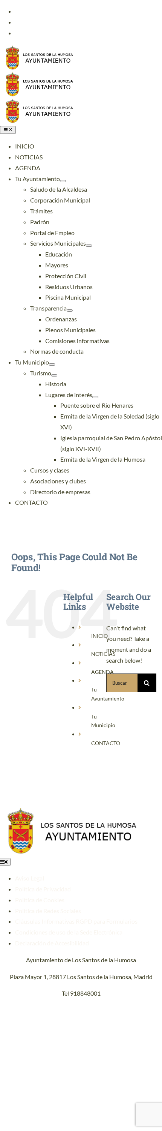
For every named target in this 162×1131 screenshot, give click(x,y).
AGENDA (102, 672)
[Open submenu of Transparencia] (70, 310)
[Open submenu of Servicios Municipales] (89, 245)
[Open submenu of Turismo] (54, 375)
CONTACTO (105, 743)
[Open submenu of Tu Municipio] (52, 364)
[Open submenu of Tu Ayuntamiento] (63, 181)
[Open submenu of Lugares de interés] (95, 397)
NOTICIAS (103, 654)
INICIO (99, 636)
